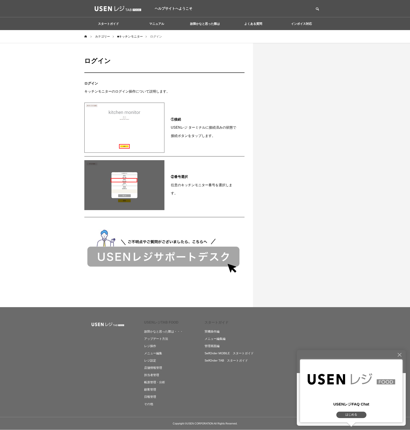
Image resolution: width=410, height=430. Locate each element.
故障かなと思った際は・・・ (163, 331)
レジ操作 (150, 346)
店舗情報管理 (153, 367)
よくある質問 (253, 23)
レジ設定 (150, 360)
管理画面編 (212, 346)
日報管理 (150, 396)
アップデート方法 (156, 338)
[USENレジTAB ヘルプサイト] (116, 8)
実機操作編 (212, 331)
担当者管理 (151, 375)
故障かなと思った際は (205, 23)
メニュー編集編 (215, 338)
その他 (148, 404)
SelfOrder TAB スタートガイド (226, 360)
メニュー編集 (153, 353)
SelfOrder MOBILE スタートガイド (229, 353)
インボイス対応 (301, 23)
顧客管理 (150, 389)
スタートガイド (216, 322)
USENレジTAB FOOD (161, 322)
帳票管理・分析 (154, 382)
